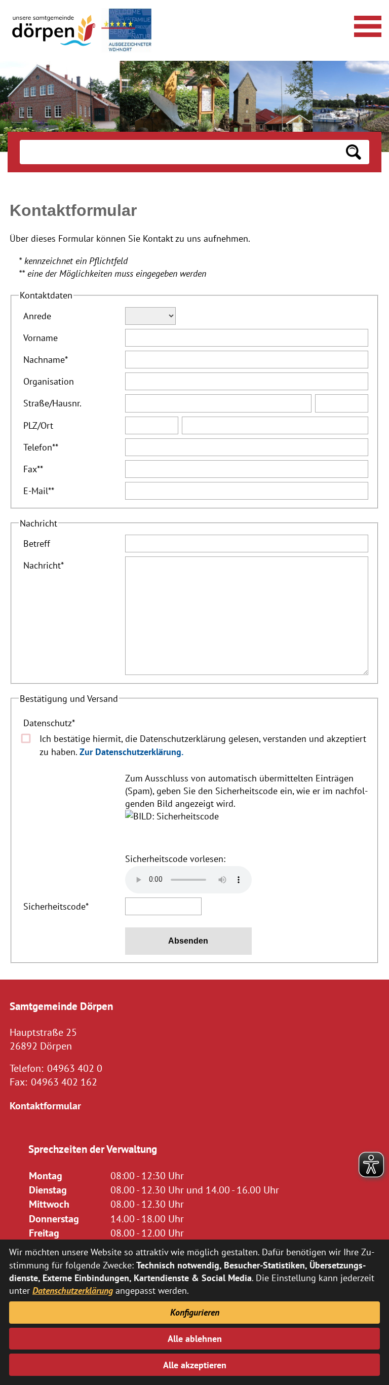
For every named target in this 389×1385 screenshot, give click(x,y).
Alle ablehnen (195, 1338)
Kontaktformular (45, 1105)
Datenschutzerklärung (72, 1290)
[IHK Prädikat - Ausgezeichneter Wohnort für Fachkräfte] (126, 30)
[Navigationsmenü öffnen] (366, 25)
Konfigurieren (194, 1312)
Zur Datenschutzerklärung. (131, 752)
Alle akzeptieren (194, 1365)
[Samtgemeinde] (54, 30)
